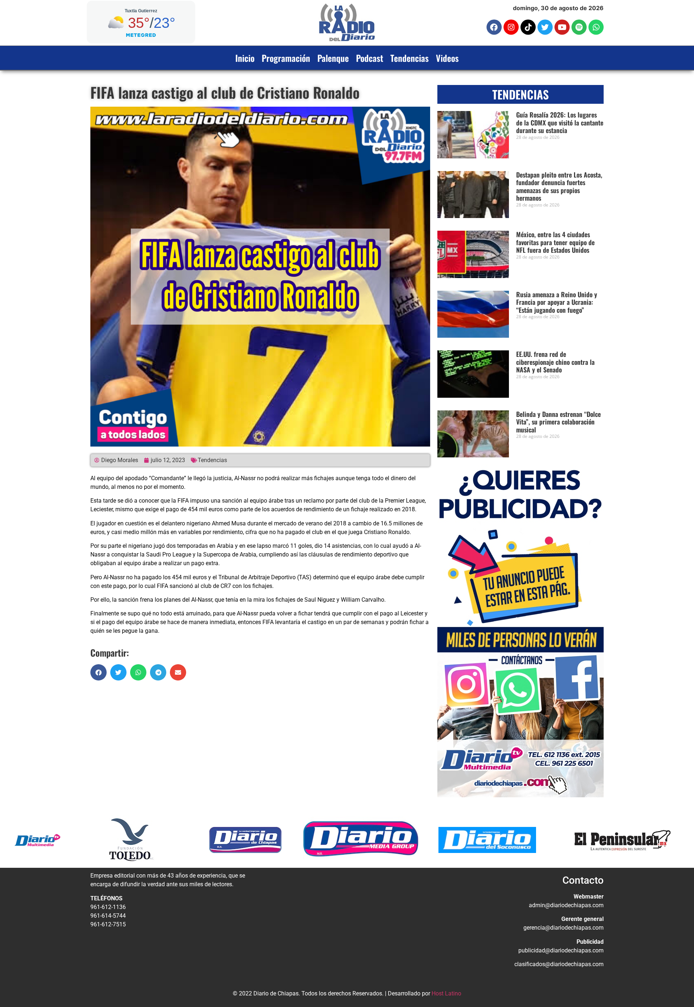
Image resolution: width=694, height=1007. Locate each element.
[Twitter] (545, 27)
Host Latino (446, 993)
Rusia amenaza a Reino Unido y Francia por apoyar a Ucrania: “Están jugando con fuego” (556, 302)
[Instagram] (511, 27)
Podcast (369, 57)
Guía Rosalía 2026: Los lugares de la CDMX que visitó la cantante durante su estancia (559, 122)
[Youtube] (562, 27)
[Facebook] (494, 27)
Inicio (244, 57)
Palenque (333, 57)
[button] (98, 672)
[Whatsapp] (596, 27)
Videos (447, 57)
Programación (286, 57)
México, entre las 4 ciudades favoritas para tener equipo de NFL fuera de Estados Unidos (555, 242)
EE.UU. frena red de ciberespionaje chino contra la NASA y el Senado (555, 361)
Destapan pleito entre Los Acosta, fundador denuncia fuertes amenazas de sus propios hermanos (559, 186)
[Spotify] (579, 27)
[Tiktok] (528, 27)
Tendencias (409, 57)
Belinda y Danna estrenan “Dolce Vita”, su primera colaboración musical (558, 421)
